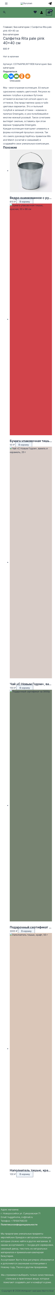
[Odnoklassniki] (21, 76)
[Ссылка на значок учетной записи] (41, 12)
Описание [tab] (15, 80)
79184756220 (20, 1220)
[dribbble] (50, 3)
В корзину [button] (25, 201)
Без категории (21, 27)
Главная (7, 27)
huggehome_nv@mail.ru (20, 1217)
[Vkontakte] (11, 76)
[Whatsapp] (5, 76)
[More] (27, 76)
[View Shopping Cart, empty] (49, 12)
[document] (27, 1219)
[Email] (16, 76)
